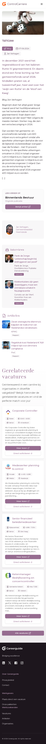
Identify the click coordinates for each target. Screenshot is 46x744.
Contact (5, 685)
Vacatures (6, 713)
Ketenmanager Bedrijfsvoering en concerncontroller (23, 578)
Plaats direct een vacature (13, 699)
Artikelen (6, 718)
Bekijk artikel (21, 207)
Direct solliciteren (21, 453)
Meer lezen (21, 448)
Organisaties (7, 723)
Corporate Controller (24, 410)
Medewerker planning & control (25, 467)
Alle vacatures (21, 633)
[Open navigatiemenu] (41, 4)
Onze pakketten (9, 704)
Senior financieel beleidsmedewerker (24, 520)
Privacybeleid (8, 680)
